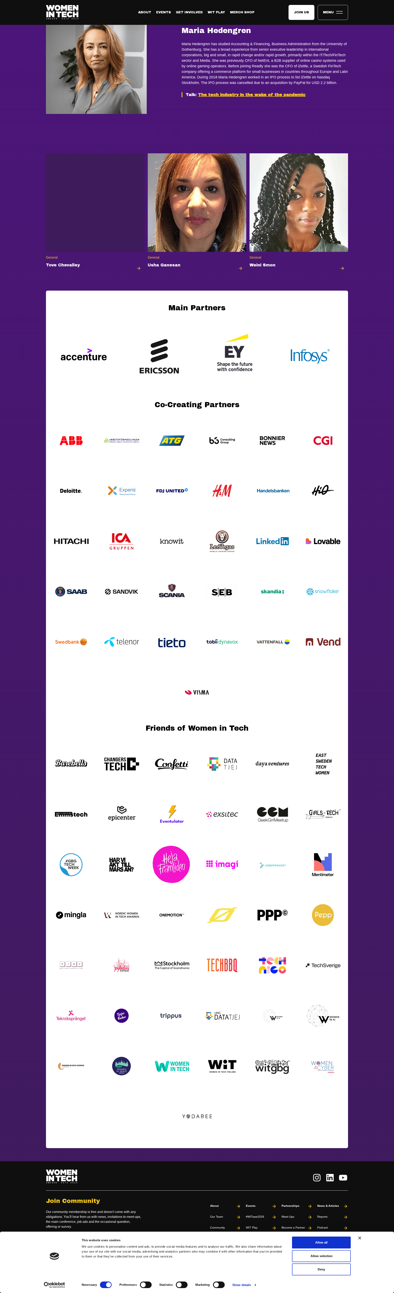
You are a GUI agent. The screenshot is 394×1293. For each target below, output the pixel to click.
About (144, 12)
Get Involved (189, 12)
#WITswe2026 (255, 1216)
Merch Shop (242, 12)
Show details (241, 1285)
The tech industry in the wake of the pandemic (252, 94)
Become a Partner (293, 1227)
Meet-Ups (288, 1216)
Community (217, 1227)
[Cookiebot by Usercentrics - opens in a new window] (54, 1285)
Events (163, 12)
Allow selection (321, 1256)
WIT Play (216, 12)
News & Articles (328, 1205)
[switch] (146, 1285)
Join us (301, 12)
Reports (322, 1216)
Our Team (216, 1216)
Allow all (321, 1242)
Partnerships (290, 1205)
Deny (321, 1269)
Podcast (322, 1227)
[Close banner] (359, 1238)
